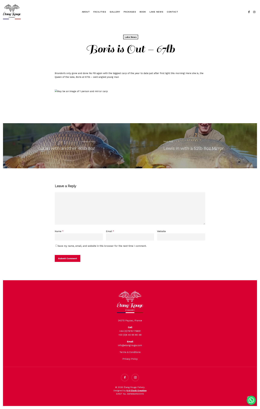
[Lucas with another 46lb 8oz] (66, 145)
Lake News (131, 37)
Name (59, 231)
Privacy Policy (130, 359)
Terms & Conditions (130, 352)
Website (161, 231)
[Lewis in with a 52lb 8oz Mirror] (193, 145)
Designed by (130, 390)
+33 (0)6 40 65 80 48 (130, 334)
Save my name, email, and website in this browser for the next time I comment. (102, 246)
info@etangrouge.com (130, 345)
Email (110, 231)
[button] (251, 400)
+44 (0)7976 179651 (130, 331)
